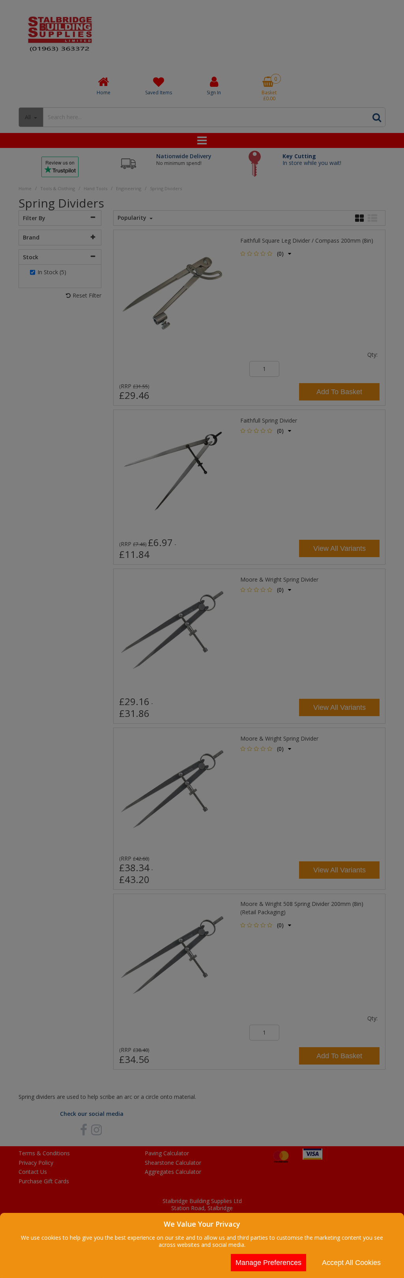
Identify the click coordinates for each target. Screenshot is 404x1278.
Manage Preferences (268, 1263)
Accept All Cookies (351, 1263)
